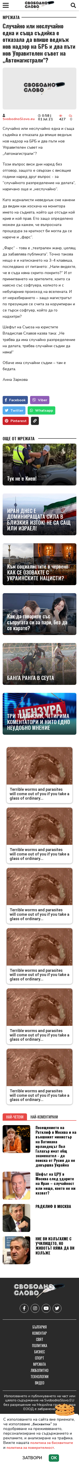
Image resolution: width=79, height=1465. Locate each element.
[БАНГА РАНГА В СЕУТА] (39, 664)
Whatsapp (44, 410)
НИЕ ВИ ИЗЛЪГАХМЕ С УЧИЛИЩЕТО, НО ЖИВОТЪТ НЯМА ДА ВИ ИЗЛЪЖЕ (55, 1245)
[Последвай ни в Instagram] (35, 1308)
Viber (42, 400)
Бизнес (39, 1351)
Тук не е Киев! (22, 478)
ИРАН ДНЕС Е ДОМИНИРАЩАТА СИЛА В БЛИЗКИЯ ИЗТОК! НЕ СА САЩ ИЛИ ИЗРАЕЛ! (39, 519)
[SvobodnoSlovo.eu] (39, 1291)
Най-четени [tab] (14, 1117)
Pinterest (19, 421)
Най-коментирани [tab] (44, 1117)
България (39, 1327)
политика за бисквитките (51, 1442)
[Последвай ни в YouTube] (46, 1308)
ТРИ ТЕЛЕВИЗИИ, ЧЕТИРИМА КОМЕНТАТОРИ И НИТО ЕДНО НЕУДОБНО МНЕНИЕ (38, 721)
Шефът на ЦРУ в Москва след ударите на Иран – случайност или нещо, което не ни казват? (55, 1183)
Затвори (32, 1458)
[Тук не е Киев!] (39, 464)
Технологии (39, 1376)
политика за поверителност (30, 1447)
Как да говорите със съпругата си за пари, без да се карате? (37, 622)
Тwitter (17, 410)
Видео (39, 1382)
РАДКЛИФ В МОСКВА (53, 1206)
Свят (39, 1339)
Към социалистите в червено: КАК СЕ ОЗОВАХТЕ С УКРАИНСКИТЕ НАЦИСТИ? (38, 572)
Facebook (17, 400)
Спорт (39, 1358)
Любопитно (39, 1370)
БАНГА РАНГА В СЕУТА (30, 677)
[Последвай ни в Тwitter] (57, 1308)
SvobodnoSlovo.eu (19, 119)
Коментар (39, 1333)
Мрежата (11, 17)
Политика (39, 1345)
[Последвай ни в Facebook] (24, 1308)
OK (54, 1458)
